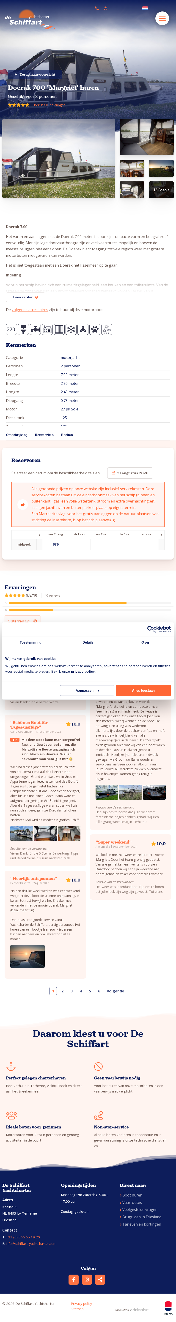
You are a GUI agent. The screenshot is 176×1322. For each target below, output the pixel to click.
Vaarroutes (132, 1202)
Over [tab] (145, 642)
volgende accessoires (30, 309)
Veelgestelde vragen (139, 1209)
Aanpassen (85, 690)
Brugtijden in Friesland (141, 1216)
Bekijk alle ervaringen (49, 105)
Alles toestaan (143, 690)
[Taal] (146, 8)
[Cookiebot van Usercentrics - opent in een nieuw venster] (151, 629)
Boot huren (132, 1195)
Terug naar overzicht (37, 74)
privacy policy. (83, 671)
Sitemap (77, 1308)
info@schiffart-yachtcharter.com (31, 1243)
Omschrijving (17, 435)
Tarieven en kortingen (141, 1224)
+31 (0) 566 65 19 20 (23, 1237)
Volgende (115, 991)
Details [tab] (88, 642)
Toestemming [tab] (30, 642)
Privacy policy (81, 1303)
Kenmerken (44, 435)
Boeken (67, 435)
